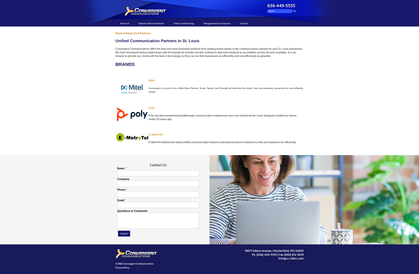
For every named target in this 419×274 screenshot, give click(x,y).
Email (120, 200)
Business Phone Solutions (151, 23)
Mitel (152, 80)
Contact (244, 23)
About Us (124, 23)
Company (123, 179)
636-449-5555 (281, 5)
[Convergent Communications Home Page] (136, 254)
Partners (145, 33)
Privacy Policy (122, 267)
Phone (121, 189)
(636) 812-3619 (294, 254)
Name (120, 168)
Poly (151, 108)
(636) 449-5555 (266, 254)
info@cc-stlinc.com (291, 258)
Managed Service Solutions (217, 23)
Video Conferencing (184, 23)
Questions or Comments (132, 211)
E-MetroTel (156, 134)
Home (119, 33)
